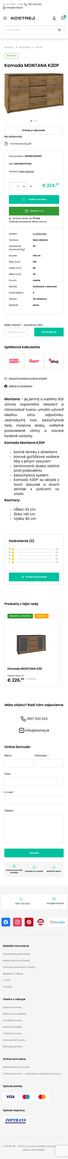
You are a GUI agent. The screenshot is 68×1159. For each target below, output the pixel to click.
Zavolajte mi (49, 331)
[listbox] (34, 648)
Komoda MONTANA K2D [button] (24, 669)
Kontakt (7, 986)
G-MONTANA (39, 233)
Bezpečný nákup (13, 973)
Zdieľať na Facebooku (20, 386)
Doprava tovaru (12, 1007)
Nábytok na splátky (14, 1014)
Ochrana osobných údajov (19, 967)
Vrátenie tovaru (12, 1033)
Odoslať (34, 852)
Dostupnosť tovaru (14, 1040)
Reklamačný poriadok (16, 960)
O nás (6, 980)
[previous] (8, 99)
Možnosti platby (12, 1027)
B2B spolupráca (12, 1046)
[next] (59, 99)
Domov (9, 47)
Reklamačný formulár (16, 1067)
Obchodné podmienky (16, 954)
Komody (25, 47)
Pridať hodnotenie (36, 576)
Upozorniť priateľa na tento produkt (28, 378)
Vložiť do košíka (37, 199)
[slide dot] (31, 121)
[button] (19, 946)
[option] (32, 648)
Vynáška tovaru (12, 1020)
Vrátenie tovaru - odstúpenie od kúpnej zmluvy (32, 1073)
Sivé (39, 47)
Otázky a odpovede (33, 130)
